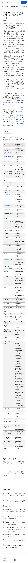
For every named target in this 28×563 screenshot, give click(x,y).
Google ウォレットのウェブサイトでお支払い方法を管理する (13, 123)
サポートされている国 (13, 44)
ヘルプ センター (5, 6)
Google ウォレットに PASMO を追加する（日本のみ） (15, 535)
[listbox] (7, 131)
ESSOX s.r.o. (7, 209)
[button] (2, 2)
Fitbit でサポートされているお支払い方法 (15, 541)
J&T (5, 253)
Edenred (6, 194)
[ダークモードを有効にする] (15, 560)
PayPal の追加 (8, 506)
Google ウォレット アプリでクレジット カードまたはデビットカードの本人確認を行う (15, 511)
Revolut (6, 408)
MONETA (6, 271)
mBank (5, 287)
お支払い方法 (6, 490)
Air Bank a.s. (7, 148)
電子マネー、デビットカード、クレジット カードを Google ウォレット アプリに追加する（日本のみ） (15, 529)
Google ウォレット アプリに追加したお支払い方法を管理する (15, 517)
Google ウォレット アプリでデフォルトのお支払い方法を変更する (15, 523)
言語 (5, 558)
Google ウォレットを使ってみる (19, 6)
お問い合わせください (17, 464)
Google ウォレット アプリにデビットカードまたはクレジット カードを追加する (15, 495)
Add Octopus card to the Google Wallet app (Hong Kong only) (14, 546)
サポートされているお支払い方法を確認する (15, 502)
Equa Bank (7, 205)
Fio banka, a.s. (8, 221)
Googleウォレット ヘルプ (10, 2)
